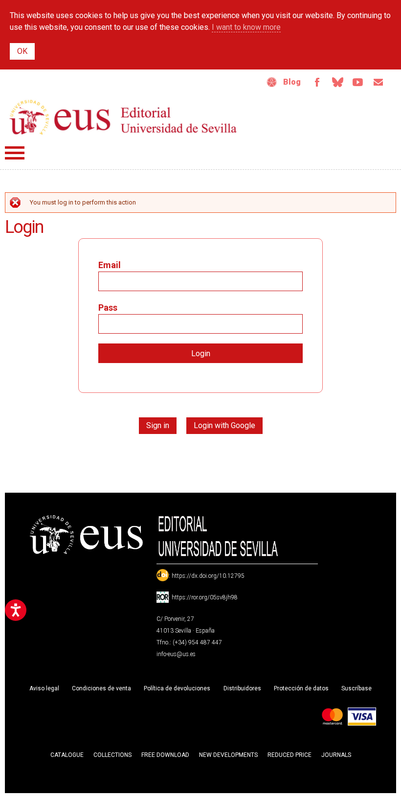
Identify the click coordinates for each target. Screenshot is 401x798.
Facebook (317, 82)
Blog (292, 82)
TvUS (358, 82)
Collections (112, 755)
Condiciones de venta (101, 688)
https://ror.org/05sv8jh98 (205, 597)
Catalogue (67, 755)
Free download (165, 755)
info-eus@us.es (176, 654)
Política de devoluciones (177, 688)
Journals (336, 755)
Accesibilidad (272, 82)
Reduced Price (289, 755)
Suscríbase (356, 688)
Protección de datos (301, 688)
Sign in (157, 425)
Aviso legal (44, 688)
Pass (107, 307)
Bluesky (337, 82)
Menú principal (14, 153)
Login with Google (224, 425)
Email (378, 82)
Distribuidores (242, 688)
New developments (228, 755)
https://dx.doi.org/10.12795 (208, 575)
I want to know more (246, 27)
